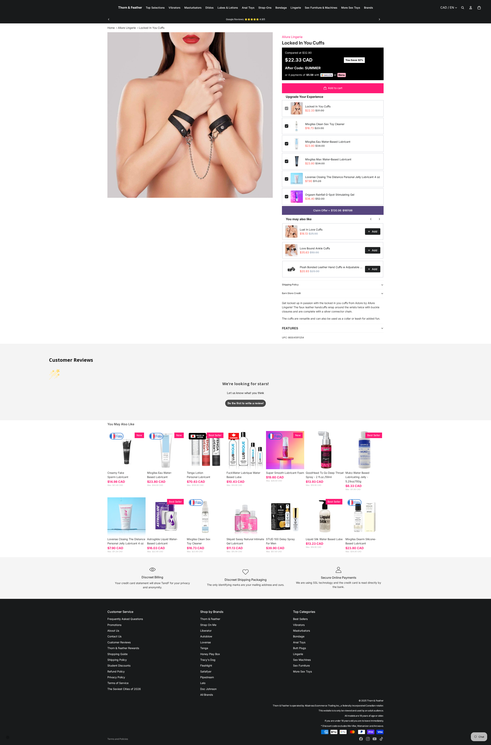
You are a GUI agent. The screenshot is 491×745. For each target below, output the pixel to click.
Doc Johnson (208, 689)
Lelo (202, 683)
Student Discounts (118, 665)
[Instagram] (368, 739)
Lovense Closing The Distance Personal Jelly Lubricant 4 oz (342, 177)
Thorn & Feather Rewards (123, 648)
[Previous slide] (109, 19)
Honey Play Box (210, 654)
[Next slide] (379, 19)
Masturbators (301, 630)
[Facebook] (361, 739)
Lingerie (298, 654)
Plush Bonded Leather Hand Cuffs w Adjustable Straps (331, 267)
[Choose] (139, 463)
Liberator (206, 630)
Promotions (114, 624)
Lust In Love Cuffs (311, 229)
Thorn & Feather (210, 619)
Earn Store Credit (291, 293)
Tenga (204, 648)
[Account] (470, 7)
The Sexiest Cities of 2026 (124, 689)
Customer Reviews (119, 642)
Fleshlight (206, 665)
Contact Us (114, 636)
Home (111, 27)
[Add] (179, 463)
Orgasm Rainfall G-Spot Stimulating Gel (329, 194)
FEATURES (290, 328)
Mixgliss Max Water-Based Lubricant (328, 159)
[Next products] (379, 219)
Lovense (205, 642)
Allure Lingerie (127, 27)
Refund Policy (116, 671)
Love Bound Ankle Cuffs (315, 248)
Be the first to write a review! (246, 403)
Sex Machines (302, 659)
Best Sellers (300, 619)
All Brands (206, 694)
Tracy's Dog (207, 659)
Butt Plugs (299, 648)
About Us (113, 630)
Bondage (298, 636)
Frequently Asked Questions (125, 619)
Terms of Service (118, 683)
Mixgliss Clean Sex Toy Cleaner (324, 124)
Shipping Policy (290, 284)
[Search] (462, 7)
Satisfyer (205, 671)
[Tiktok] (381, 739)
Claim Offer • (333, 210)
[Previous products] (371, 219)
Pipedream (207, 677)
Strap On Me (208, 624)
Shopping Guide (117, 654)
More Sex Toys (302, 671)
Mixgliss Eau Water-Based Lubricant (327, 141)
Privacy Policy (116, 677)
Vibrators (299, 624)
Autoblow (206, 636)
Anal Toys (299, 642)
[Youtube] (374, 739)
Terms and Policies (117, 739)
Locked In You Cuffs (317, 106)
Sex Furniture (301, 665)
